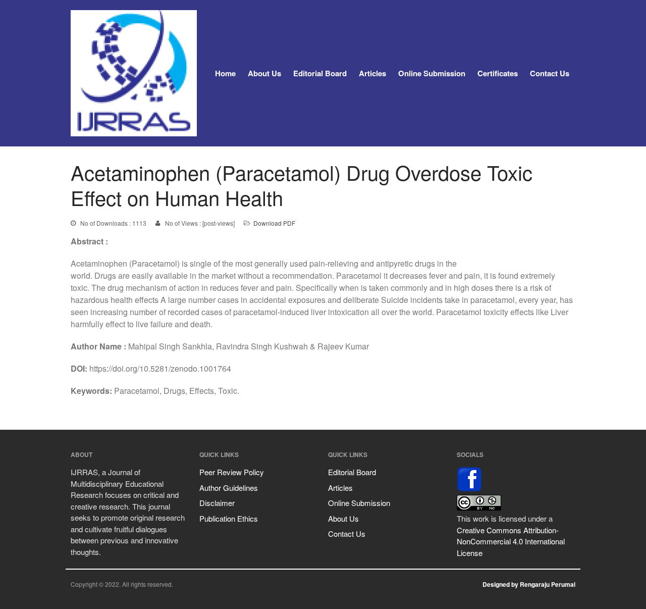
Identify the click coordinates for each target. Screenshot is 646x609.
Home (225, 73)
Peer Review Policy (231, 472)
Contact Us (549, 73)
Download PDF (274, 223)
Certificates (497, 73)
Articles (372, 73)
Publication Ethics (228, 518)
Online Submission (431, 73)
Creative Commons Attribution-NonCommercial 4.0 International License (511, 541)
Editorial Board (320, 73)
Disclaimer (217, 502)
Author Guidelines (228, 487)
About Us (264, 73)
